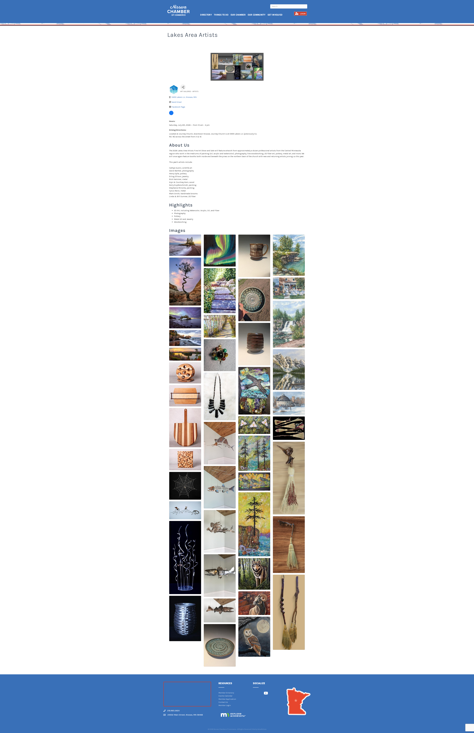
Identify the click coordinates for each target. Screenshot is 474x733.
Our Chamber (238, 14)
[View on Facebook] (171, 114)
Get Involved (275, 14)
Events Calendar (225, 696)
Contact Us (223, 702)
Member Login (224, 705)
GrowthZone (261, 729)
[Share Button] (183, 87)
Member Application (227, 699)
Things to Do (221, 14)
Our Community (257, 14)
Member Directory (226, 693)
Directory (206, 14)
